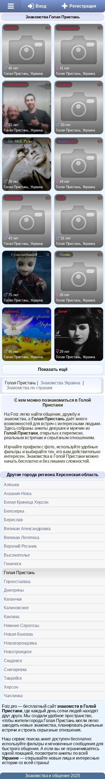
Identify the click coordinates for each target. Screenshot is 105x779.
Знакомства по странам (29, 387)
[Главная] (10, 6)
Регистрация (82, 6)
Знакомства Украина (60, 383)
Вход (41, 6)
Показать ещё (53, 369)
